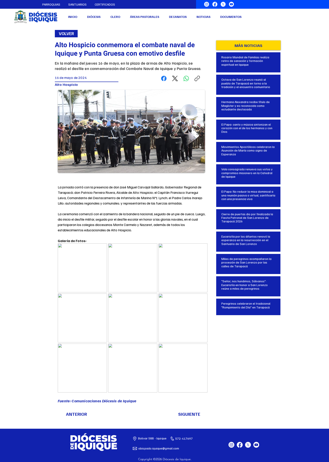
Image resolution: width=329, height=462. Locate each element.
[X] (223, 4)
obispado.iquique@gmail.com (158, 448)
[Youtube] (231, 4)
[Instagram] (206, 4)
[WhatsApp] (186, 78)
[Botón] (248, 59)
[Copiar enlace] (197, 78)
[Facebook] (214, 4)
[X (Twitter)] (175, 78)
